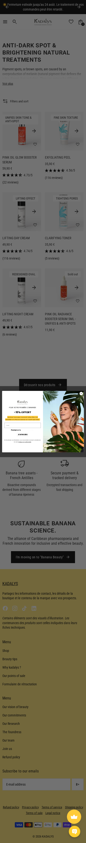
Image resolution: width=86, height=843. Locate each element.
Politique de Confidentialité (24, 442)
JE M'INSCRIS (22, 434)
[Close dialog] (81, 393)
